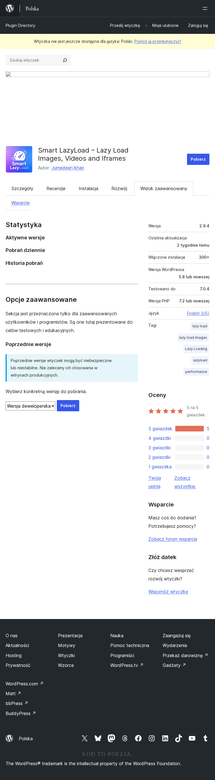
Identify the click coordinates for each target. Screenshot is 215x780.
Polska (26, 738)
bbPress (17, 703)
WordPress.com (25, 683)
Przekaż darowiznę (185, 655)
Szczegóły (22, 188)
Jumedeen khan (68, 168)
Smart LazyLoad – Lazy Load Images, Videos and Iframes (83, 154)
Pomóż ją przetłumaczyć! (157, 41)
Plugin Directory (20, 25)
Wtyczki (66, 655)
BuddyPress (21, 713)
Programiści (122, 655)
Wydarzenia (175, 645)
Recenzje (56, 188)
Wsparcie (20, 202)
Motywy (66, 645)
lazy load (199, 326)
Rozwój (119, 188)
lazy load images (193, 337)
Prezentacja (70, 635)
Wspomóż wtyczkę (168, 591)
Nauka (116, 635)
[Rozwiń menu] (206, 8)
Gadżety (174, 665)
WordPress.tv (127, 665)
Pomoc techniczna (129, 645)
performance (196, 372)
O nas (12, 635)
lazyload (200, 360)
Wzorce (66, 665)
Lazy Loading (196, 349)
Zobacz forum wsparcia (172, 539)
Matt (13, 693)
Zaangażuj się (177, 635)
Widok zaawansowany (163, 188)
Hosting (14, 655)
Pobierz (198, 159)
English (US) (198, 313)
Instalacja (88, 188)
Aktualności (17, 645)
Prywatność (18, 665)
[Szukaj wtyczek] (65, 60)
